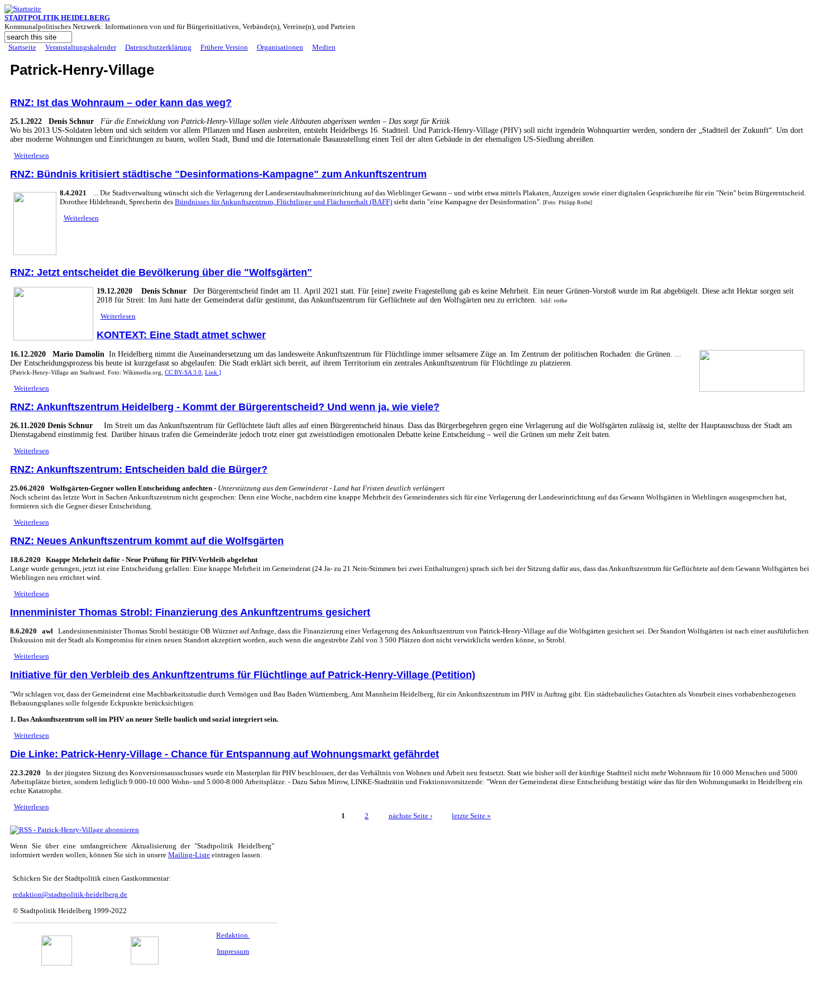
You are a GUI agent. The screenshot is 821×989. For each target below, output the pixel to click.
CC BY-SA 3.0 (183, 372)
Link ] (213, 372)
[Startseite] (22, 8)
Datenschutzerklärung (158, 47)
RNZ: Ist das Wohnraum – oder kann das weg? (121, 102)
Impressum (233, 951)
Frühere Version (224, 47)
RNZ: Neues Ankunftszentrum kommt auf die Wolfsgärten (147, 540)
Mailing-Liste (189, 855)
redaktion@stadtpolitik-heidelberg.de (70, 894)
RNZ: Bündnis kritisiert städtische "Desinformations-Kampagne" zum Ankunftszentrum (218, 174)
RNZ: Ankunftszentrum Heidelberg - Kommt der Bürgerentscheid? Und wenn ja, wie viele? (225, 406)
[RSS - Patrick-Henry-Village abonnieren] (74, 829)
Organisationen (280, 47)
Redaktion (233, 935)
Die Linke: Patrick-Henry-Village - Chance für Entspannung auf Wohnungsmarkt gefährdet (224, 754)
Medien (324, 47)
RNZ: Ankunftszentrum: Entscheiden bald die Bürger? (139, 469)
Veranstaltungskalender (80, 47)
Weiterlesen (31, 155)
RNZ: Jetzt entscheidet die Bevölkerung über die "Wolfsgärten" (161, 272)
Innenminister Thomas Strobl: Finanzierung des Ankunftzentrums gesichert (190, 612)
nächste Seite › (410, 816)
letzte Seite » (471, 816)
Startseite (22, 47)
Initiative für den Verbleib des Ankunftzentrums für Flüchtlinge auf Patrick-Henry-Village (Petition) (242, 674)
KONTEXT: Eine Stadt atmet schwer (181, 334)
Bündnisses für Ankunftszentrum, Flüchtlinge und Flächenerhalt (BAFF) (283, 202)
